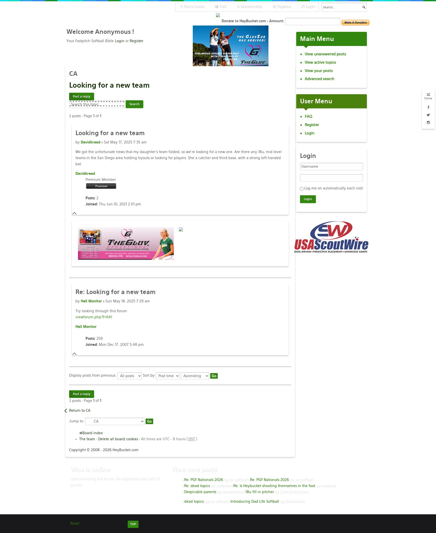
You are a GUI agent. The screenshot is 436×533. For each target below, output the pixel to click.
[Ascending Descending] (199, 375)
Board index (93, 433)
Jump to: (76, 421)
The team (87, 439)
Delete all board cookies (118, 439)
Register (136, 41)
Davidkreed (90, 142)
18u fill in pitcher (260, 492)
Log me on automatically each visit (333, 188)
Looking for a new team (115, 292)
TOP (133, 524)
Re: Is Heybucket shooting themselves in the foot (274, 486)
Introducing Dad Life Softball (255, 501)
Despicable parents (200, 492)
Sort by (149, 375)
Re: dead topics (197, 486)
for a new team (109, 85)
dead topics (194, 501)
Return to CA (79, 410)
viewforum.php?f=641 (93, 317)
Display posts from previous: (93, 375)
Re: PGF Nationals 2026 (203, 480)
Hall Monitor (91, 301)
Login (119, 41)
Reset (74, 523)
